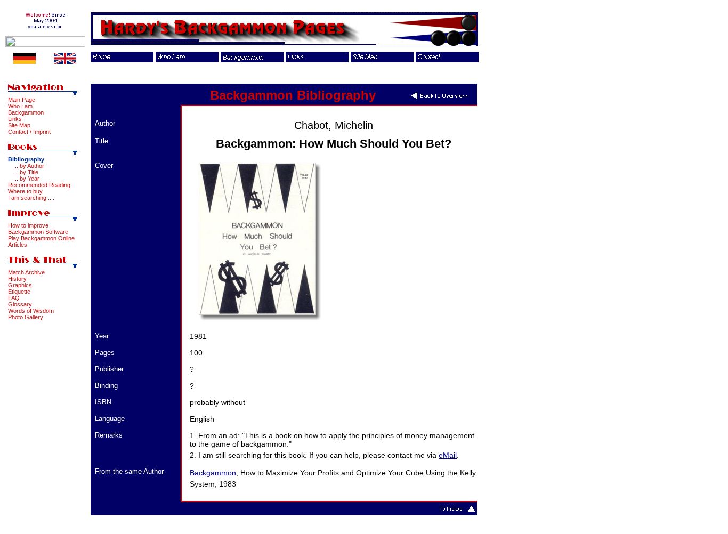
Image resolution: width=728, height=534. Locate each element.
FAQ (14, 298)
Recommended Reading (39, 185)
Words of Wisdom (31, 311)
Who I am (20, 106)
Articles (17, 244)
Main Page (21, 99)
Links (15, 119)
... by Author (28, 166)
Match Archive (26, 272)
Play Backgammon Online (41, 238)
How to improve (28, 225)
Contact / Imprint (29, 131)
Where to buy (25, 191)
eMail (448, 455)
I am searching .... (31, 198)
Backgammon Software (38, 232)
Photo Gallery (25, 317)
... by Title (25, 172)
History (17, 279)
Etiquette (19, 291)
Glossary (20, 304)
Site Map (19, 125)
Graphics (20, 285)
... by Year (26, 178)
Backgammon (26, 112)
